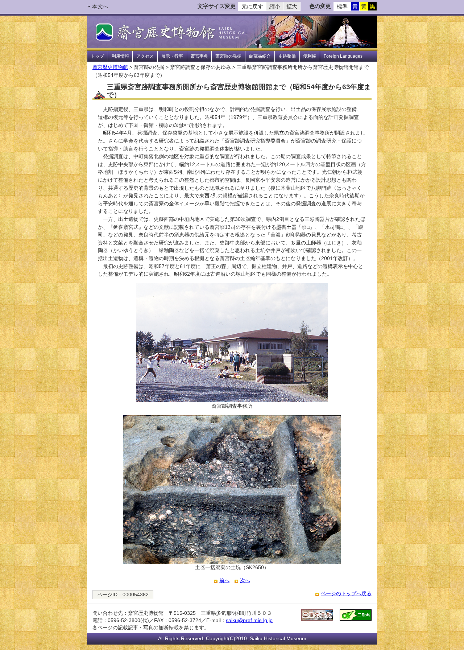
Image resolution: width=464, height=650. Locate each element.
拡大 (291, 6)
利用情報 (120, 56)
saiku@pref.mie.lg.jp (249, 620)
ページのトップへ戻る (346, 593)
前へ (224, 580)
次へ (245, 580)
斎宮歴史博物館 (110, 67)
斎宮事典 (199, 56)
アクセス (145, 56)
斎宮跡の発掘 (228, 56)
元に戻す (252, 6)
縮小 (274, 6)
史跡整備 (287, 56)
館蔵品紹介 (260, 56)
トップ (97, 56)
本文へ (100, 6)
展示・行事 (172, 56)
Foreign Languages (343, 56)
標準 (342, 6)
